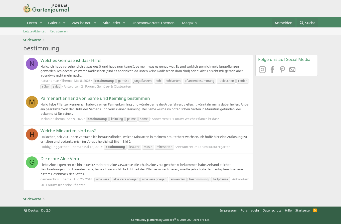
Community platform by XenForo (170, 220)
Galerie (54, 22)
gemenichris (49, 179)
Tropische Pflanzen (72, 185)
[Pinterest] (283, 71)
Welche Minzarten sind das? (68, 130)
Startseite (302, 210)
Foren (32, 22)
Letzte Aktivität (34, 31)
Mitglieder (111, 22)
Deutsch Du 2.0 (38, 210)
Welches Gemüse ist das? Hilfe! (71, 60)
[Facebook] (273, 71)
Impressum (228, 210)
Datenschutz (272, 210)
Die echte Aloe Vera (59, 158)
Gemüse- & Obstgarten (114, 86)
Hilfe (288, 210)
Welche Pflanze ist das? (202, 118)
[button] (40, 22)
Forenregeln (250, 210)
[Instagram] (263, 71)
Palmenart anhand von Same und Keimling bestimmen (95, 98)
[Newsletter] (292, 71)
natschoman (49, 80)
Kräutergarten (219, 146)
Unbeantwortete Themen (153, 22)
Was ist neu (81, 22)
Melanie (46, 118)
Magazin (189, 22)
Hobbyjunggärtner (54, 146)
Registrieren (59, 31)
